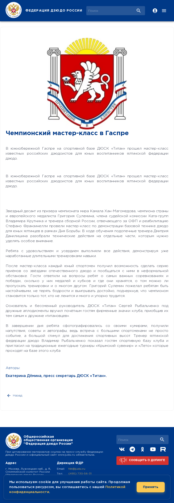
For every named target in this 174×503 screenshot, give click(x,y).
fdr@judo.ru (76, 469)
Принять (150, 487)
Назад (17, 395)
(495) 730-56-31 (80, 473)
